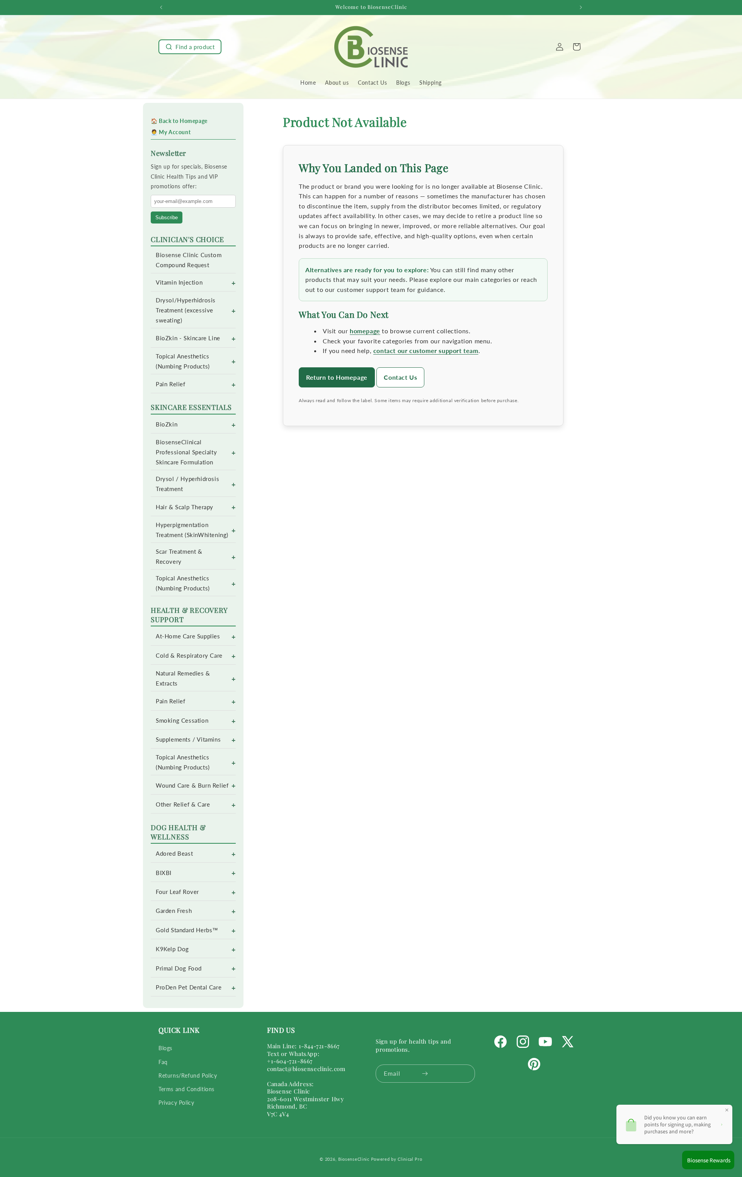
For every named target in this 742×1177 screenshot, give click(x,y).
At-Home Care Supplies (188, 636)
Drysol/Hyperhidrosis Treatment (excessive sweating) (186, 310)
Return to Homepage (337, 377)
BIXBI (164, 873)
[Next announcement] (580, 7)
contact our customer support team (425, 350)
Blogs (165, 1048)
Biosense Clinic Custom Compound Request (188, 260)
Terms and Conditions (186, 1089)
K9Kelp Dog (172, 949)
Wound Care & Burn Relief (192, 785)
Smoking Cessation (182, 720)
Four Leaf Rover (177, 892)
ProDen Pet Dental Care (188, 987)
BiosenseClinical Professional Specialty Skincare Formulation (186, 452)
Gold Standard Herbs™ (187, 930)
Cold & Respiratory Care (189, 655)
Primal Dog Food (179, 968)
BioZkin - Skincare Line (188, 338)
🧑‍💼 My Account (171, 132)
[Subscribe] (425, 1073)
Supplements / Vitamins (188, 739)
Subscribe (166, 217)
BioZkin (166, 424)
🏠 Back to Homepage (179, 121)
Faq (163, 1062)
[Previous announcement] (161, 7)
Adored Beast (174, 853)
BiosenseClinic (353, 1159)
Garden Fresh (174, 910)
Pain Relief (171, 384)
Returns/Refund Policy (187, 1075)
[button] (189, 46)
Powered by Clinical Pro (396, 1159)
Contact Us (400, 377)
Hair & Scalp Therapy (184, 507)
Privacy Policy (176, 1102)
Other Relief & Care (183, 804)
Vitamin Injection (179, 282)
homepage (365, 330)
